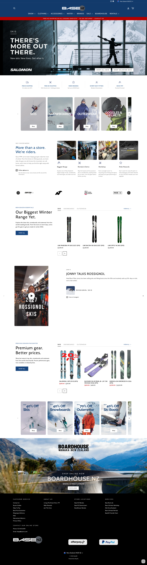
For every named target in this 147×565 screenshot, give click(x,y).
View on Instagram (74, 297)
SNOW (31, 14)
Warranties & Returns (19, 518)
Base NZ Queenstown (80, 505)
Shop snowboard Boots (83, 70)
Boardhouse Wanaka (80, 508)
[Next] (128, 193)
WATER (70, 14)
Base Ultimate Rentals (111, 510)
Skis (59, 208)
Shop (33, 126)
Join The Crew (48, 508)
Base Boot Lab (109, 503)
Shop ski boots (60, 70)
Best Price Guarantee (19, 510)
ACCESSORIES (57, 14)
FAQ (14, 515)
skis (59, 344)
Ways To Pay (16, 508)
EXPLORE (73, 488)
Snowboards (69, 208)
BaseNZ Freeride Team (111, 513)
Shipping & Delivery (19, 513)
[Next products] (65, 253)
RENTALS (114, 14)
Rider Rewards (48, 505)
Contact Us (16, 503)
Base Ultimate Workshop (112, 505)
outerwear (81, 208)
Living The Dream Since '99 (52, 503)
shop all (22, 369)
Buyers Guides (17, 505)
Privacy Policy (17, 521)
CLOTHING (42, 14)
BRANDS (80, 14)
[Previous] (18, 193)
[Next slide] (129, 114)
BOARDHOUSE (101, 14)
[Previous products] (60, 253)
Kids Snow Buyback (110, 508)
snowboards (69, 344)
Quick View (69, 241)
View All (22, 233)
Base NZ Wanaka (79, 503)
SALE (89, 14)
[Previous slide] (18, 114)
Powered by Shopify (73, 558)
